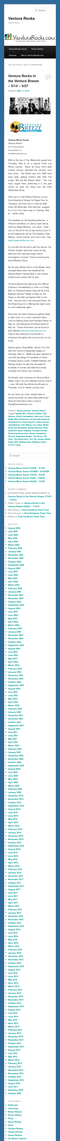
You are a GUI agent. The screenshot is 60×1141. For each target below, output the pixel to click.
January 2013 (14, 1066)
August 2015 (14, 969)
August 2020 (14, 768)
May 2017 (12, 899)
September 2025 (16, 564)
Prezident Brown (39, 430)
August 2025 (14, 568)
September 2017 (16, 885)
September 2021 (16, 725)
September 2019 (16, 805)
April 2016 (13, 942)
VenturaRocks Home (18, 49)
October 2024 (14, 601)
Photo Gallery (37, 49)
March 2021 (13, 745)
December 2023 (15, 635)
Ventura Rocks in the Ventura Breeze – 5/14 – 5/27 (23, 80)
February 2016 (15, 949)
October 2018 (14, 842)
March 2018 (13, 865)
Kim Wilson (26, 424)
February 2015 (15, 989)
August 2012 (14, 1083)
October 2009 (14, 1093)
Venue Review (15, 1135)
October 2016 (14, 922)
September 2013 (16, 1046)
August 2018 (14, 849)
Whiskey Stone (39, 442)
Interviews (13, 1108)
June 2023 (13, 655)
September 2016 (16, 926)
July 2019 (12, 812)
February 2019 (15, 829)
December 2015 (15, 956)
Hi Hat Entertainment (40, 419)
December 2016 (15, 916)
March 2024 (13, 625)
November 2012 (15, 1073)
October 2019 (14, 802)
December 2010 (15, 1089)
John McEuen (14, 424)
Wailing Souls (25, 442)
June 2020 (13, 775)
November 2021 (15, 718)
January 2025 (14, 591)
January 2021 (14, 752)
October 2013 (14, 1043)
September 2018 (16, 845)
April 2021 (13, 742)
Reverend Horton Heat (18, 433)
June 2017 (13, 895)
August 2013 (14, 1049)
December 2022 (15, 675)
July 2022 (12, 691)
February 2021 (15, 748)
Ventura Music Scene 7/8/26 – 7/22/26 (26, 477)
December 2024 (15, 594)
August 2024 (14, 608)
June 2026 (13, 534)
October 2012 (14, 1076)
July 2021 (12, 732)
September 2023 (16, 645)
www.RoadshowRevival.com (21, 240)
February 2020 (15, 788)
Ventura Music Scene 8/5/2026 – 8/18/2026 (28, 471)
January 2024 (14, 631)
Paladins (27, 430)
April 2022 (13, 702)
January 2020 (14, 792)
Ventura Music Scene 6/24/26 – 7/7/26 (26, 481)
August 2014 (14, 1009)
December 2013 (15, 1036)
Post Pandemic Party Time (35, 509)
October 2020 (14, 762)
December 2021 (15, 715)
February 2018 (15, 869)
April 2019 (13, 822)
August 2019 (14, 809)
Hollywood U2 (14, 422)
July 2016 (12, 932)
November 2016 (15, 919)
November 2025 (15, 558)
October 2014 (14, 1003)
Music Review (15, 1111)
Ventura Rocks (21, 18)
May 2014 (12, 1019)
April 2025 (13, 581)
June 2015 (13, 976)
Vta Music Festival (17, 1138)
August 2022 (14, 688)
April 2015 (13, 982)
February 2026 (15, 548)
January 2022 (14, 711)
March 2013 (13, 1059)
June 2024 (13, 615)
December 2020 (15, 755)
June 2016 (13, 936)
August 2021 (14, 728)
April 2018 (13, 862)
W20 (16, 442)
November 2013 (15, 1039)
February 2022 (15, 708)
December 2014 (15, 996)
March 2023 (13, 665)
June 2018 (13, 855)
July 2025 (12, 571)
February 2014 (15, 1029)
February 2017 (15, 909)
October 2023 (14, 641)
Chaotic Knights (34, 413)
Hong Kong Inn (28, 422)
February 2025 (15, 588)
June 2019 (13, 815)
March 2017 (13, 905)
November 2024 (15, 598)
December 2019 (15, 795)
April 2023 (13, 661)
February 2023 (15, 668)
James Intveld (42, 422)
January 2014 (14, 1033)
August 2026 (14, 527)
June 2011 (13, 1086)
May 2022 (12, 698)
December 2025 (15, 554)
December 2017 (15, 875)
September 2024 (16, 604)
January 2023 (14, 671)
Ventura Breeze (24, 410)
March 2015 (13, 986)
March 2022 (13, 705)
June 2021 (13, 735)
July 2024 (12, 611)
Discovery (39, 416)
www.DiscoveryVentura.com (33, 330)
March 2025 (13, 584)
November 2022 (15, 678)
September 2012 (16, 1079)
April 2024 (13, 621)
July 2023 (12, 651)
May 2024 (12, 618)
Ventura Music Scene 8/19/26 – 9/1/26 (26, 467)
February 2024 (15, 628)
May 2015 (12, 979)
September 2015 (16, 966)
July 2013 (12, 1053)
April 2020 (13, 782)
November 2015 (15, 959)
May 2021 (12, 738)
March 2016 (13, 946)
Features (12, 55)
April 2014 (13, 1023)
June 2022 (13, 695)
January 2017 (14, 912)
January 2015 (14, 993)
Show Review (14, 1121)
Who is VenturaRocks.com (32, 55)
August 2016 (14, 929)
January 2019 (14, 832)
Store (10, 1125)
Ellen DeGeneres (22, 419)
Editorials (13, 1104)
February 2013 (15, 1063)
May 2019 (12, 819)
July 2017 (12, 892)
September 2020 (16, 765)
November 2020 (15, 758)
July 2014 (12, 1012)
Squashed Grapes (24, 436)
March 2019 (13, 825)
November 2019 (15, 798)
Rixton (33, 433)
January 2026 (14, 551)
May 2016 (12, 939)
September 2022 (16, 685)
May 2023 (12, 658)
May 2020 (12, 778)
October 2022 (14, 681)
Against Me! (20, 413)
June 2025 (13, 574)
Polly (10, 1118)
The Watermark (21, 439)
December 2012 (15, 1069)
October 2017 (14, 882)
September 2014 (16, 1006)
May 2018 (12, 859)
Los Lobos (37, 424)
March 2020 (13, 785)
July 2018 (12, 852)
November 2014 (15, 999)
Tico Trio (33, 439)
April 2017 (13, 902)
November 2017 (15, 879)
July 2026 (12, 531)
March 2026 (13, 544)
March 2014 (13, 1026)
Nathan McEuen (35, 427)
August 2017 (14, 889)
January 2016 (14, 952)
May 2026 (12, 538)
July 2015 (12, 972)
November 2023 (15, 638)
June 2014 (13, 1016)
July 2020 (12, 772)
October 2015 (14, 962)
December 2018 (15, 835)
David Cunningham (24, 416)
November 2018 (15, 839)
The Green (38, 436)
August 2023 (14, 648)
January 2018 (14, 872)
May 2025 (12, 578)
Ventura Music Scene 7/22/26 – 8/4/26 (26, 474)
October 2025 (14, 561)
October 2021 (14, 722)
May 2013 (12, 1056)
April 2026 (13, 541)
